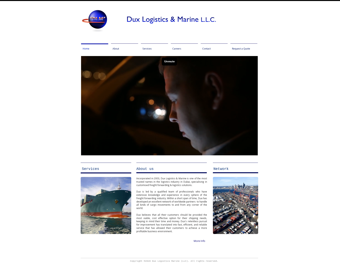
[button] (145, 169)
